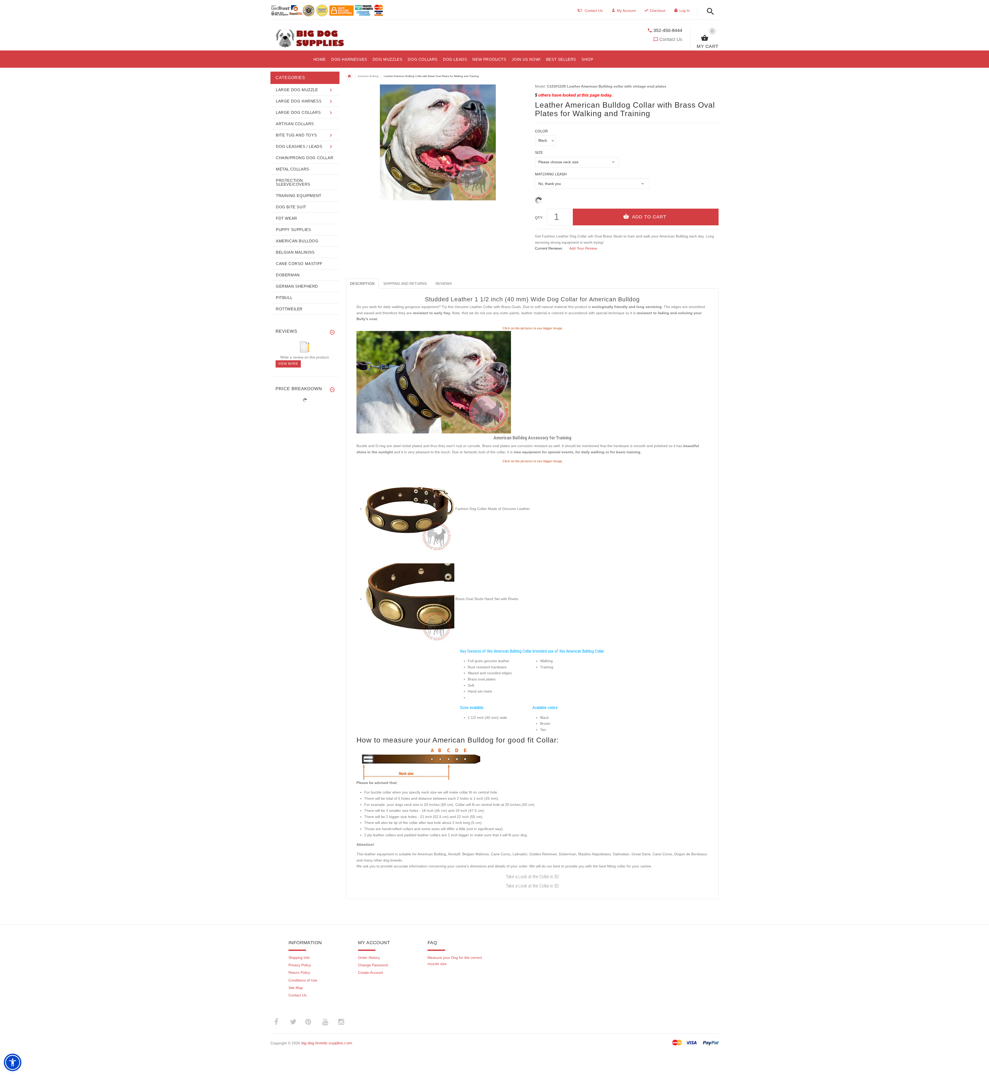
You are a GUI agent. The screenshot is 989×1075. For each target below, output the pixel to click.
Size (539, 152)
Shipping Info (299, 957)
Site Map (295, 988)
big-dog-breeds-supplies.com (326, 1043)
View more (288, 363)
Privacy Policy (299, 965)
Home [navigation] (349, 76)
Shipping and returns (405, 283)
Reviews (444, 283)
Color (541, 131)
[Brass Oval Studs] (409, 599)
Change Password (373, 965)
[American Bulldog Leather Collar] (433, 382)
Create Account (370, 972)
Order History (369, 957)
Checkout (657, 10)
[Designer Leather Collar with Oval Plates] (409, 509)
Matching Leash (551, 174)
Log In (684, 10)
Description (362, 283)
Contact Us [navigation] (594, 10)
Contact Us (670, 39)
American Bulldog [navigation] (368, 76)
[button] (709, 11)
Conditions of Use (302, 980)
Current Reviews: (549, 248)
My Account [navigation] (626, 10)
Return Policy (299, 972)
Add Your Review (583, 248)
